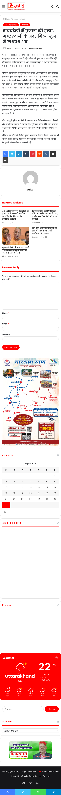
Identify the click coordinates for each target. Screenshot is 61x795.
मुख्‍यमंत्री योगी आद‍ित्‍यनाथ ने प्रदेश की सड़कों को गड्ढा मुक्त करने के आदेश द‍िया (15, 250)
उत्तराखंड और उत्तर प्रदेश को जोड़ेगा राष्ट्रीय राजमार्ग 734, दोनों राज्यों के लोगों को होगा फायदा (45, 215)
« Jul (4, 512)
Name (5, 313)
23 (55, 493)
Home (7, 19)
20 (30, 493)
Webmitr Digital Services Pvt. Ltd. (35, 776)
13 (30, 487)
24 (6, 499)
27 (30, 499)
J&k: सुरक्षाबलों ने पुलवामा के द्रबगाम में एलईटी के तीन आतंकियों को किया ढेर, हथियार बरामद (15, 215)
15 (47, 487)
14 (39, 487)
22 (47, 493)
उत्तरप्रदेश (25, 25)
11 (14, 487)
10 (6, 487)
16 (55, 487)
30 (55, 499)
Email (5, 324)
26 (22, 499)
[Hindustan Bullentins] (16, 6)
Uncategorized (18, 19)
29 (47, 499)
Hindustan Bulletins (50, 771)
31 (6, 504)
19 (22, 493)
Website (6, 334)
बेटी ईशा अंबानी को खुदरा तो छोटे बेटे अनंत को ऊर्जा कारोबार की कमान (44, 231)
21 (39, 493)
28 (38, 499)
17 (6, 493)
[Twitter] (12, 154)
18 (14, 493)
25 (14, 499)
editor (9, 48)
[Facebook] (5, 154)
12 (22, 487)
